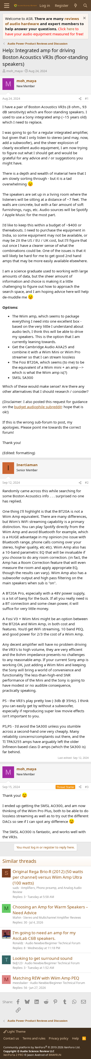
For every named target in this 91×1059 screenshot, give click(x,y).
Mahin (17, 917)
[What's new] (75, 5)
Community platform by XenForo (41, 1047)
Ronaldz (18, 943)
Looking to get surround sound (42, 958)
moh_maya (14, 71)
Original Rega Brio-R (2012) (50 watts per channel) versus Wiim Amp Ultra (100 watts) (48, 877)
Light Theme (16, 1031)
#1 (87, 98)
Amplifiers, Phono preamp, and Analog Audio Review (47, 890)
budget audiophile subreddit (38, 406)
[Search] (85, 5)
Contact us (11, 1038)
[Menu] (6, 5)
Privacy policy (58, 1038)
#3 (87, 787)
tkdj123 (18, 963)
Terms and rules (34, 1038)
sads (16, 888)
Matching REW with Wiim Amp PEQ (46, 978)
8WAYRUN (55, 1055)
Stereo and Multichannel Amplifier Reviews (52, 917)
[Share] (80, 99)
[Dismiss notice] (84, 18)
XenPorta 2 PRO (13, 1055)
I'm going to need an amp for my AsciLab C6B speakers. (44, 935)
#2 (87, 483)
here (71, 28)
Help (75, 1038)
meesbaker (20, 983)
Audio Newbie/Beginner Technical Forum (52, 943)
